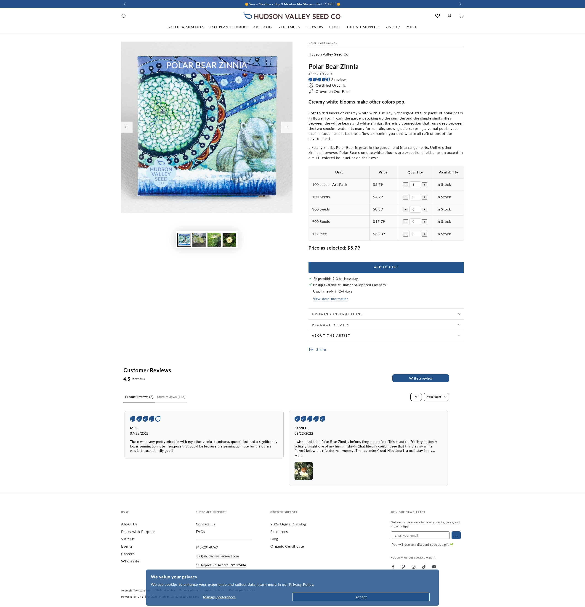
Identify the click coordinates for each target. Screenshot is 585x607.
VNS (141, 597)
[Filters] (416, 397)
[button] (124, 16)
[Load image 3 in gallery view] (214, 240)
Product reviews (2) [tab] (139, 397)
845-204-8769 (207, 547)
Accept (361, 596)
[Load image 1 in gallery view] (184, 240)
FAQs (200, 531)
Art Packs (327, 43)
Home (312, 43)
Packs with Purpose (138, 531)
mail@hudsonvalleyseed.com (217, 556)
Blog (274, 538)
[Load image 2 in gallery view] (199, 240)
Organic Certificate (287, 546)
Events (127, 546)
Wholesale (130, 561)
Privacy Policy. (301, 584)
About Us (129, 524)
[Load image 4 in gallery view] (229, 240)
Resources (279, 531)
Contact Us (205, 524)
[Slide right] (460, 4)
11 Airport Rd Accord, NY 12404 (221, 565)
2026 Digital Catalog (288, 524)
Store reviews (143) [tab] (171, 397)
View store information (330, 298)
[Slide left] (125, 4)
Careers (127, 553)
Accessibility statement (136, 590)
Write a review (421, 378)
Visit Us (128, 538)
